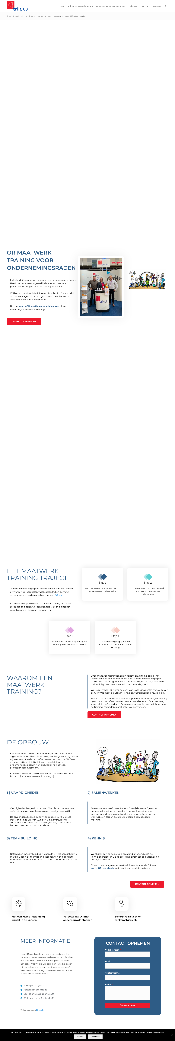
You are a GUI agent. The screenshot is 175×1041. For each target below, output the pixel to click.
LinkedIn (40, 1010)
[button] (146, 279)
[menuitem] (61, 6)
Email (108, 961)
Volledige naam (112, 950)
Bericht (108, 984)
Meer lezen (95, 1037)
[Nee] (171, 1035)
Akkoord (80, 1037)
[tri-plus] (18, 6)
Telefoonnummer (112, 973)
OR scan (59, 595)
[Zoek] (165, 6)
